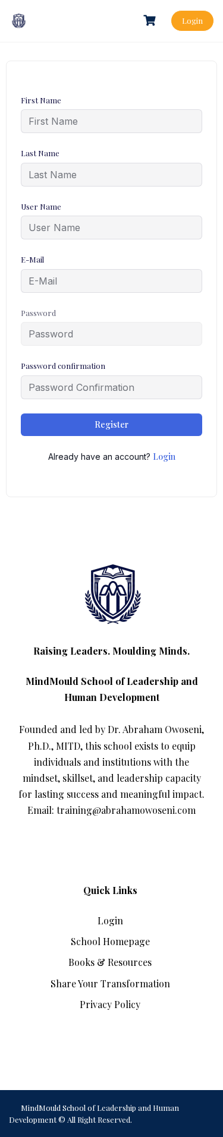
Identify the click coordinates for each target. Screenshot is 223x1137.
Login (192, 20)
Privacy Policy (110, 1004)
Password (38, 313)
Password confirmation (63, 366)
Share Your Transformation (110, 983)
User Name (41, 206)
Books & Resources (110, 962)
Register (111, 424)
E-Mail (32, 259)
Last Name (40, 153)
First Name (41, 100)
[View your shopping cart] (151, 20)
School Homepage (110, 941)
